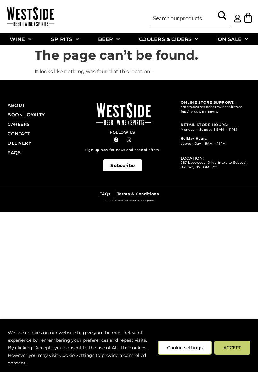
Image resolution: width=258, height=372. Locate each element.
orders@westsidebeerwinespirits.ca (212, 107)
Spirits (61, 39)
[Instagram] (128, 139)
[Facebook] (116, 139)
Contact (19, 134)
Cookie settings (185, 348)
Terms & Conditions (138, 193)
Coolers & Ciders (165, 39)
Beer (105, 39)
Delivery (19, 143)
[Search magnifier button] (222, 17)
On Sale (230, 39)
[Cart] (248, 17)
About (16, 105)
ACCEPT (232, 348)
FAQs (14, 152)
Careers (19, 124)
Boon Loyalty (26, 115)
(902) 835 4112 (193, 112)
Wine (17, 39)
